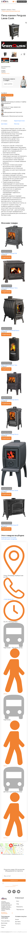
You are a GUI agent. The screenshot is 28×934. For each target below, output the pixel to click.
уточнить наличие (7, 95)
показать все (5, 73)
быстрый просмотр (6, 251)
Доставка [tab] (4, 124)
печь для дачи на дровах (9, 539)
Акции (17, 919)
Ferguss (3, 537)
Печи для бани (5, 921)
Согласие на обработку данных (19, 931)
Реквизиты (19, 906)
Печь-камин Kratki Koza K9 (9, 525)
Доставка (17, 921)
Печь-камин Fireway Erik (9, 253)
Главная (3, 9)
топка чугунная (11, 537)
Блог (17, 901)
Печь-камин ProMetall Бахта (10, 330)
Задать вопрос (8, 84)
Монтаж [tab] (16, 124)
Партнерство (20, 909)
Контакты (18, 923)
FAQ (17, 904)
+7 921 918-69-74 (8, 599)
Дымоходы (4, 923)
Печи (13, 9)
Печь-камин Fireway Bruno (9, 434)
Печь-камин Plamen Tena (9, 288)
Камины (3, 925)
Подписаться (14, 880)
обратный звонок (21, 1)
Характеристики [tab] (19, 121)
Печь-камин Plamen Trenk (9, 490)
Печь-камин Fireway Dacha (9, 399)
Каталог (9, 9)
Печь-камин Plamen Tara (9, 365)
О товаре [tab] (4, 121)
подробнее (6, 257)
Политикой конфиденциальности (11, 886)
